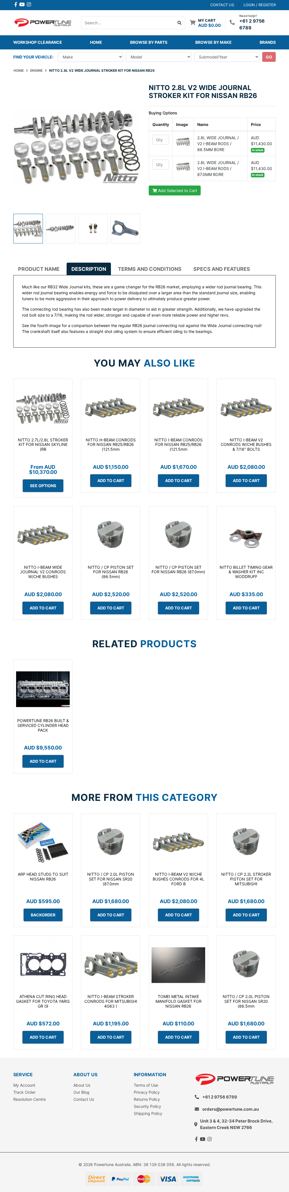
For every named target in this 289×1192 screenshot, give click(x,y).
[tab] (38, 269)
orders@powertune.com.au (230, 1109)
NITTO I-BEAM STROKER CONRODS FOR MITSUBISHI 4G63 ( (110, 1001)
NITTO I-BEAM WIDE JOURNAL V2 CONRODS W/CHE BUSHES (43, 572)
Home (96, 42)
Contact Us (83, 1099)
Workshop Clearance (37, 42)
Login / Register (260, 5)
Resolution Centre (29, 1099)
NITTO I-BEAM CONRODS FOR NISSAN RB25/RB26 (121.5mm (178, 444)
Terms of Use (146, 1085)
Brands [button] (268, 42)
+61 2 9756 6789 (219, 1097)
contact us (222, 5)
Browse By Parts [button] (148, 42)
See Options (43, 485)
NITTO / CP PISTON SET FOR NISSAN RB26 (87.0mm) (178, 569)
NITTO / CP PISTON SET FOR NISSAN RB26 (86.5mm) (111, 572)
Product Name (39, 269)
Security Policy (147, 1106)
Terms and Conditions (149, 269)
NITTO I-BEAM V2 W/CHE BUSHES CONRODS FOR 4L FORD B (178, 879)
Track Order (24, 1092)
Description (88, 269)
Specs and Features (221, 269)
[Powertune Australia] (43, 22)
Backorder (43, 914)
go (269, 57)
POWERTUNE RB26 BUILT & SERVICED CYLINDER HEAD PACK (43, 725)
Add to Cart (110, 480)
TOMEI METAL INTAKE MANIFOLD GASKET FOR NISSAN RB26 (179, 1001)
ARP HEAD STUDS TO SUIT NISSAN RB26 (43, 876)
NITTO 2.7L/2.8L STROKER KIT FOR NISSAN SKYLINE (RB (43, 444)
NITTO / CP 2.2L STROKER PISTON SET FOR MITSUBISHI (246, 879)
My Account (24, 1085)
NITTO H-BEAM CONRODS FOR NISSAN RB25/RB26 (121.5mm (111, 444)
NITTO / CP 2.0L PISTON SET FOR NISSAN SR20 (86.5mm (246, 1001)
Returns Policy (147, 1099)
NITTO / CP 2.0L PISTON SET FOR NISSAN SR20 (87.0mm (110, 879)
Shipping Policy (148, 1113)
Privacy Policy (147, 1092)
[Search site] (179, 22)
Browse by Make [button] (213, 42)
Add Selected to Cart (177, 190)
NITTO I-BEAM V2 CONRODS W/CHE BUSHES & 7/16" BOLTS (246, 444)
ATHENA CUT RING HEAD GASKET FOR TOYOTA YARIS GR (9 (43, 1001)
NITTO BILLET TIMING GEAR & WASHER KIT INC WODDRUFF (246, 572)
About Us (81, 1085)
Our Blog (81, 1092)
